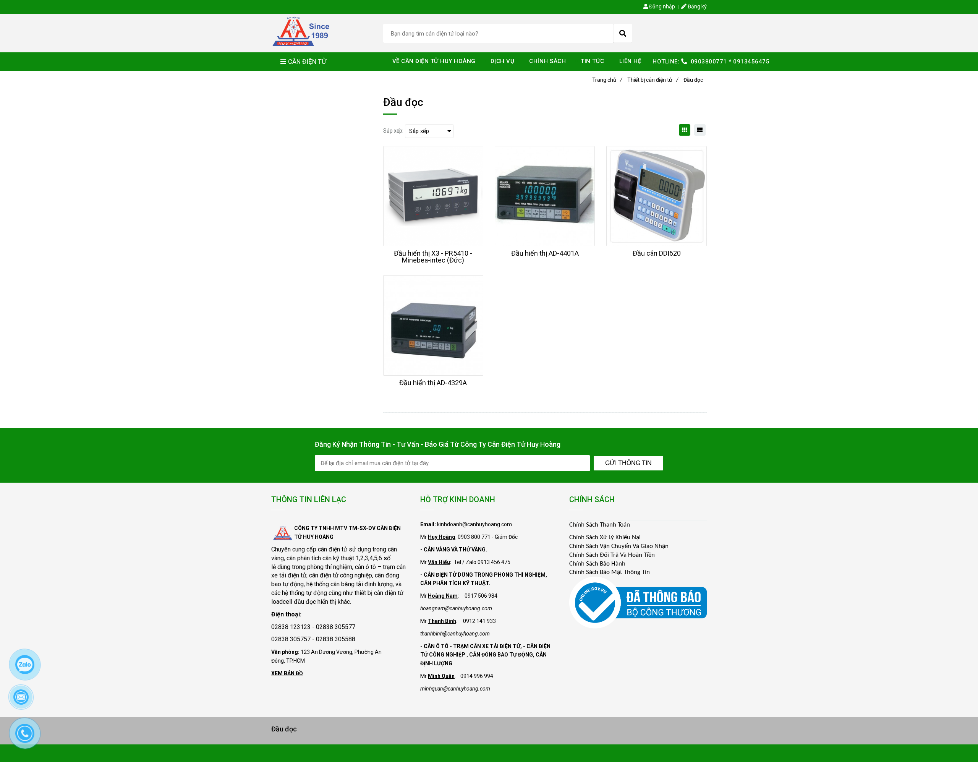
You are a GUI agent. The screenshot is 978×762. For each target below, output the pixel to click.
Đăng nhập (661, 6)
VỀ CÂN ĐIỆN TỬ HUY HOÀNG (434, 61)
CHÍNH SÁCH (547, 61)
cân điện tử (332, 549)
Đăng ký (697, 6)
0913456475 (751, 61)
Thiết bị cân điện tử (652, 80)
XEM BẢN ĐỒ (287, 673)
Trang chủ (607, 80)
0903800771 (709, 61)
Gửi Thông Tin (628, 463)
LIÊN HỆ (630, 61)
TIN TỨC (592, 61)
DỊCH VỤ (503, 61)
